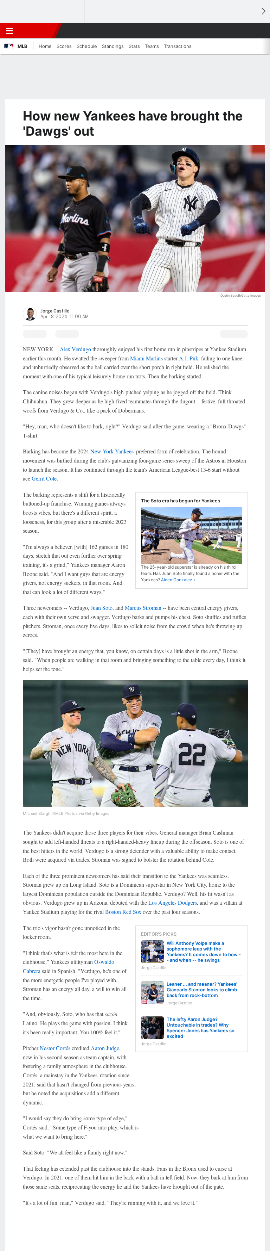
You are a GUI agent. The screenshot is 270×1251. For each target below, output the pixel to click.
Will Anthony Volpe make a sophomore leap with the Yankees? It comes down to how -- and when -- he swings (204, 951)
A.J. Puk (188, 358)
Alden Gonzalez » (178, 579)
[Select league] (21, 11)
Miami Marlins (146, 358)
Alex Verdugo (75, 349)
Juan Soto (101, 607)
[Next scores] (263, 11)
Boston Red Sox (123, 911)
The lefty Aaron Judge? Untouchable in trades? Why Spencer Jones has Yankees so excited (200, 1027)
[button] (247, 30)
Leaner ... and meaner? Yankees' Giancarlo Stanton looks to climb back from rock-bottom (202, 989)
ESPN (38, 30)
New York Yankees (112, 451)
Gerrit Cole (44, 478)
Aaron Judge (105, 1048)
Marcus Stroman (143, 607)
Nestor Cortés (55, 1048)
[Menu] (9, 30)
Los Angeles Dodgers (172, 902)
